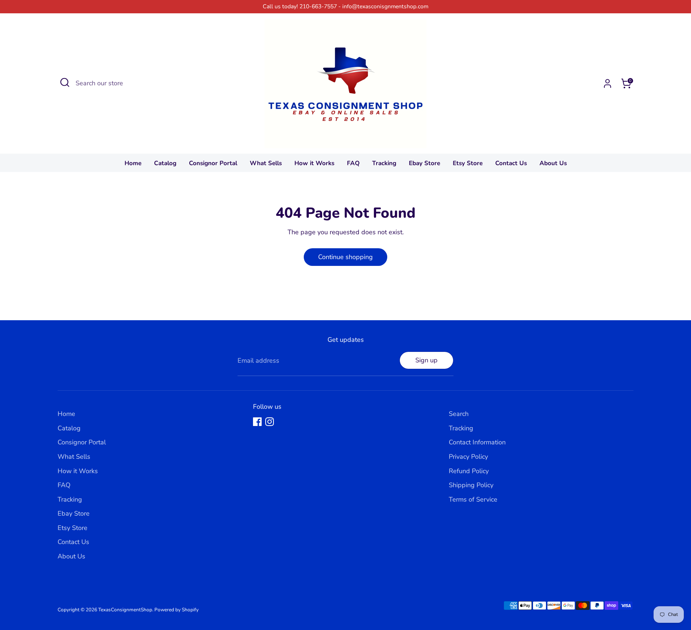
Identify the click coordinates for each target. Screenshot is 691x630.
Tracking (384, 163)
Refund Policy (469, 471)
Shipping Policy (471, 485)
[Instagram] (269, 421)
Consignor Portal (213, 163)
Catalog (165, 163)
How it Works (314, 163)
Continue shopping (345, 257)
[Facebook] (257, 421)
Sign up (426, 360)
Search (459, 413)
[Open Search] (65, 82)
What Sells (266, 163)
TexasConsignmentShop (125, 609)
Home (133, 163)
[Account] (607, 83)
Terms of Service (473, 499)
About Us (553, 163)
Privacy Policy (468, 456)
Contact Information (477, 442)
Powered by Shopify (176, 609)
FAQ (353, 163)
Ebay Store (424, 163)
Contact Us (511, 163)
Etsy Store (468, 163)
